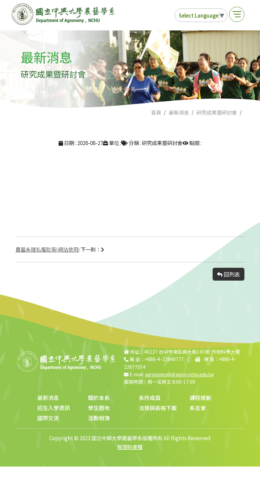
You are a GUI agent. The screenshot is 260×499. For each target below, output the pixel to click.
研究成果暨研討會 (216, 112)
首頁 (156, 112)
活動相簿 (99, 418)
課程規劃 (200, 398)
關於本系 (99, 398)
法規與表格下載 (158, 408)
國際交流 (48, 418)
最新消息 (179, 112)
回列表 (231, 274)
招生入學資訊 (53, 408)
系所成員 (149, 398)
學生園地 (99, 408)
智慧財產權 (130, 446)
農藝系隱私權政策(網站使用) (48, 249)
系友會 (198, 408)
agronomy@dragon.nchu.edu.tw (179, 374)
